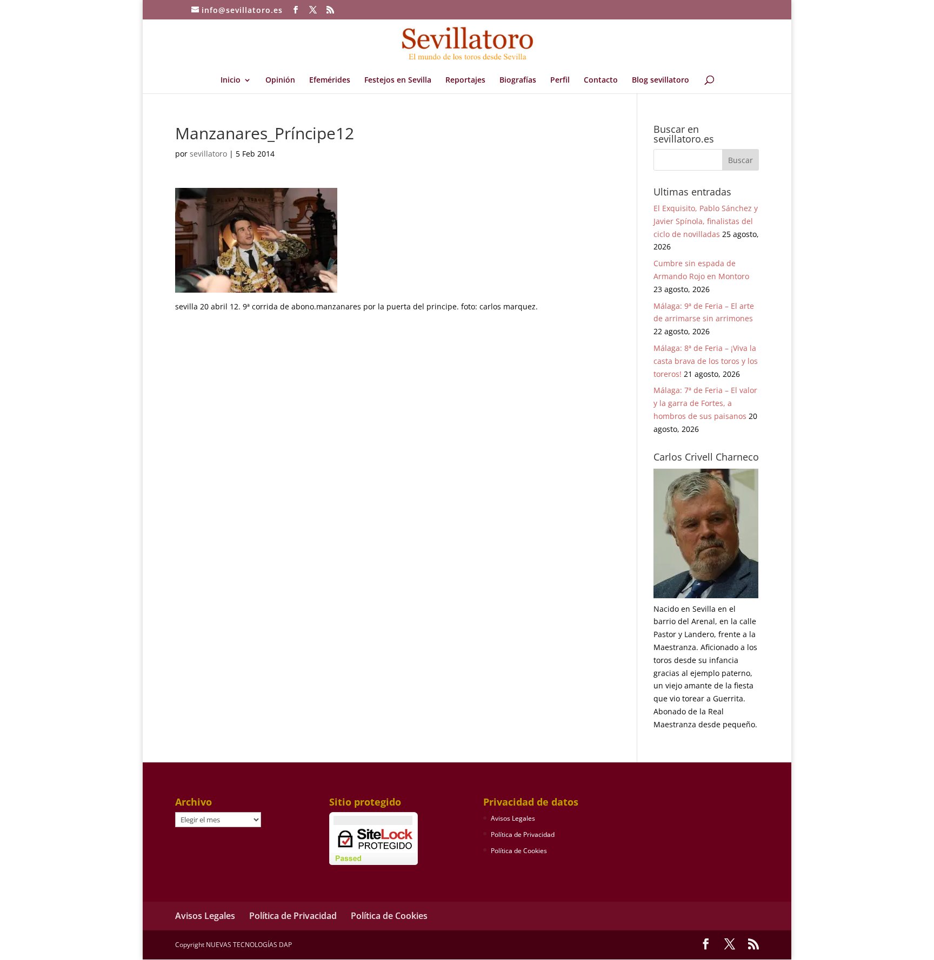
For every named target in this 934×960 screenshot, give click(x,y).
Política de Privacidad (523, 834)
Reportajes (465, 80)
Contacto (601, 80)
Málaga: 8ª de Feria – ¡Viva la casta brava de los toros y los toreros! (705, 361)
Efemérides (329, 80)
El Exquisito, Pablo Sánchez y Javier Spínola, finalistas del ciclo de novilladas (705, 221)
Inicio (231, 80)
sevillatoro (208, 153)
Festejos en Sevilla (397, 80)
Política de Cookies (519, 850)
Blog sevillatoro (660, 80)
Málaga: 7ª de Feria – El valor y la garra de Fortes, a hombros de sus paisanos (705, 403)
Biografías (517, 80)
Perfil (560, 80)
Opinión (280, 80)
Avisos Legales (513, 818)
